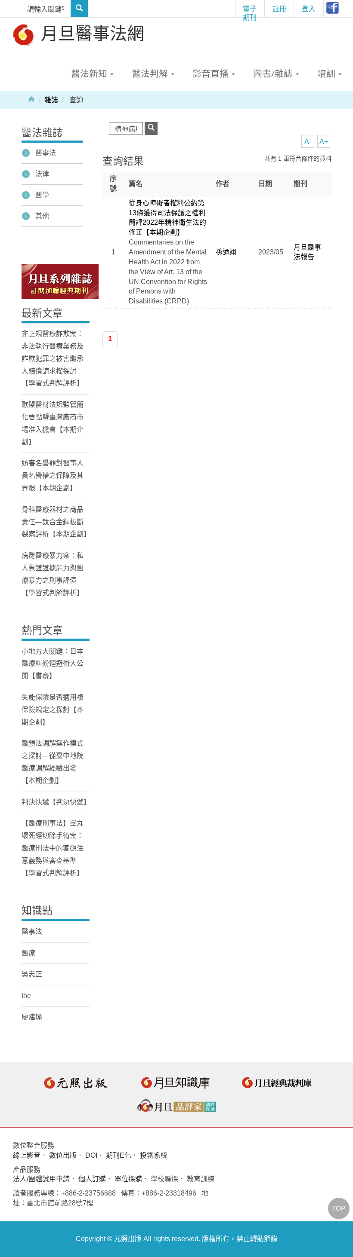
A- (307, 141)
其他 (42, 216)
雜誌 (51, 100)
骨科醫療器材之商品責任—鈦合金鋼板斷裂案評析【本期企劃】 (56, 522)
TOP (338, 1208)
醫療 (28, 953)
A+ (323, 141)
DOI (91, 1155)
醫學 (42, 195)
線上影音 (26, 1155)
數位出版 (63, 1155)
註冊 (279, 8)
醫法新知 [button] (90, 73)
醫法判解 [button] (151, 73)
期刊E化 (118, 1155)
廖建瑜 (32, 1017)
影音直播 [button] (211, 73)
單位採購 (128, 1179)
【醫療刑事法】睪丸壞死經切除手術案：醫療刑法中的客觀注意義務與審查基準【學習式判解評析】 (53, 848)
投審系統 (153, 1155)
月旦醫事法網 (90, 33)
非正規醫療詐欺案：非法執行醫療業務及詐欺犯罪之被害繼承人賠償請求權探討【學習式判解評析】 (53, 358)
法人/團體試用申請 (41, 1179)
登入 (309, 8)
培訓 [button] (327, 73)
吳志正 (32, 974)
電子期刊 (250, 10)
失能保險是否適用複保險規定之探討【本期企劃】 (53, 710)
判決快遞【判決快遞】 (56, 802)
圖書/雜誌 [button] (274, 73)
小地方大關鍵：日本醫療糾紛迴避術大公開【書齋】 (53, 664)
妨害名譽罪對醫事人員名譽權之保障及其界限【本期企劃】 (53, 475)
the (26, 995)
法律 (42, 173)
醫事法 (45, 152)
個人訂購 (92, 1179)
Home (31, 98)
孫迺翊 (226, 252)
